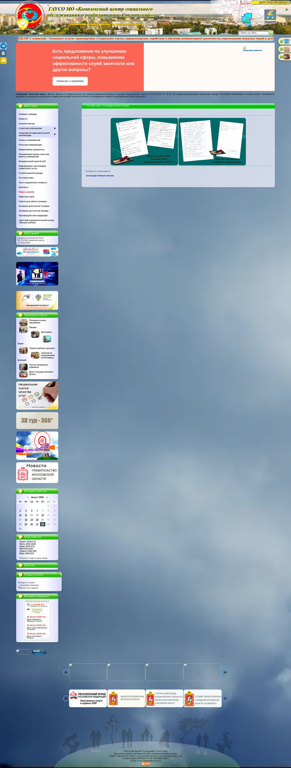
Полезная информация (30, 145)
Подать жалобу (26, 192)
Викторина (46, 332)
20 (37, 519)
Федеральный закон (32, 161)
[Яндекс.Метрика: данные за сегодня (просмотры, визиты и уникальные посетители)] (23, 651)
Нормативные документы (31, 149)
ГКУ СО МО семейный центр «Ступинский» (30, 241)
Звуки (20, 343)
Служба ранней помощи (31, 173)
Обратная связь (27, 197)
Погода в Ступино (26, 582)
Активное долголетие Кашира (33, 211)
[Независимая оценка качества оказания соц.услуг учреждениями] (37, 409)
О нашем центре (27, 123)
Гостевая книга (26, 178)
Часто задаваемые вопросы (33, 182)
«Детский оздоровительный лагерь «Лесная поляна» (36, 221)
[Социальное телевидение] (37, 285)
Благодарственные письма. (100, 175)
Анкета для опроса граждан (33, 201)
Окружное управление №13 (30, 238)
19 (31, 519)
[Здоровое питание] (37, 309)
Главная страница (28, 114)
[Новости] (37, 482)
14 (42, 515)
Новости (23, 119)
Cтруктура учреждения (30, 128)
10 (20, 515)
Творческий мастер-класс (42, 348)
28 (42, 524)
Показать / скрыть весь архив (33, 558)
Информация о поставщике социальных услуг (32, 167)
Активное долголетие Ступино (34, 206)
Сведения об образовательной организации (34, 134)
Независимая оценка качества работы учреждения (34, 155)
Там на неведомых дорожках (38, 366)
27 (37, 524)
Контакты (23, 187)
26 (31, 524)
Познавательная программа (37, 321)
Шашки (32, 327)
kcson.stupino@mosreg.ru (149, 761)
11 (26, 515)
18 (26, 519)
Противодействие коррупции (33, 215)
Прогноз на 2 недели (28, 588)
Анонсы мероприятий (29, 140)
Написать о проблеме (70, 81)
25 (26, 524)
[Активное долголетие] (37, 256)
